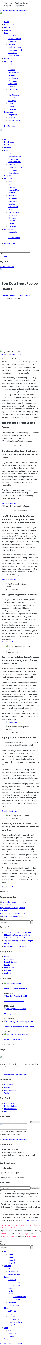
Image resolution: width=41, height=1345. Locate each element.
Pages (6, 1277)
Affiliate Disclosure (14, 1228)
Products (8, 61)
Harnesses (12, 84)
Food (6, 33)
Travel (11, 106)
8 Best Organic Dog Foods (15, 938)
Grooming (12, 81)
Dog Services (9, 126)
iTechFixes (31, 1236)
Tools (10, 123)
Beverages (12, 53)
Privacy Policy (5, 1225)
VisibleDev (4, 1233)
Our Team (12, 1294)
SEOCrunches (8, 1236)
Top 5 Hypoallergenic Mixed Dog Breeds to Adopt (19, 1026)
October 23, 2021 (15, 354)
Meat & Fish (13, 36)
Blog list (11, 1313)
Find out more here (31, 1220)
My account (13, 1336)
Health (7, 27)
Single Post (12, 1325)
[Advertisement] (20, 328)
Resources (8, 112)
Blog (6, 1308)
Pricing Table (13, 1305)
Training (11, 103)
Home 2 (11, 1257)
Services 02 (13, 1271)
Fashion (11, 75)
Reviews (11, 117)
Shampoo (12, 101)
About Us (12, 1280)
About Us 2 (17, 1285)
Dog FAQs (8, 58)
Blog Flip (11, 1316)
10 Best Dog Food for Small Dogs (17, 935)
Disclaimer (29, 1225)
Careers (11, 1288)
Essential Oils (13, 72)
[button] (7, 267)
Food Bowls (13, 78)
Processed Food (15, 50)
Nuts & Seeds (13, 55)
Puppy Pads (13, 98)
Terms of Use (18, 1225)
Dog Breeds (9, 24)
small (1, 1054)
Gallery (11, 1291)
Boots (10, 67)
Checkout (12, 1333)
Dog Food (4, 354)
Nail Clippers (13, 95)
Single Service (14, 1274)
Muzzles (11, 92)
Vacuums (12, 109)
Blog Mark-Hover (15, 1322)
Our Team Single (19, 1297)
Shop (6, 1328)
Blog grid (12, 1311)
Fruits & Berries (14, 39)
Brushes (11, 70)
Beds (10, 64)
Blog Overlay (13, 1319)
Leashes (11, 86)
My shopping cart (7, 1343)
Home (6, 22)
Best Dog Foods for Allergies (15, 946)
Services (7, 1266)
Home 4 (11, 1263)
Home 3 (11, 1260)
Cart (10, 1330)
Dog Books (12, 114)
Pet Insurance (14, 120)
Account (18, 1343)
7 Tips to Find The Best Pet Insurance (19, 932)
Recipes (7, 30)
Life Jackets (13, 89)
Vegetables (13, 41)
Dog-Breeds (9, 959)
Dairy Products (14, 44)
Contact (7, 1339)
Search (3, 919)
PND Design (23, 1233)
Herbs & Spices (14, 47)
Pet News (8, 970)
